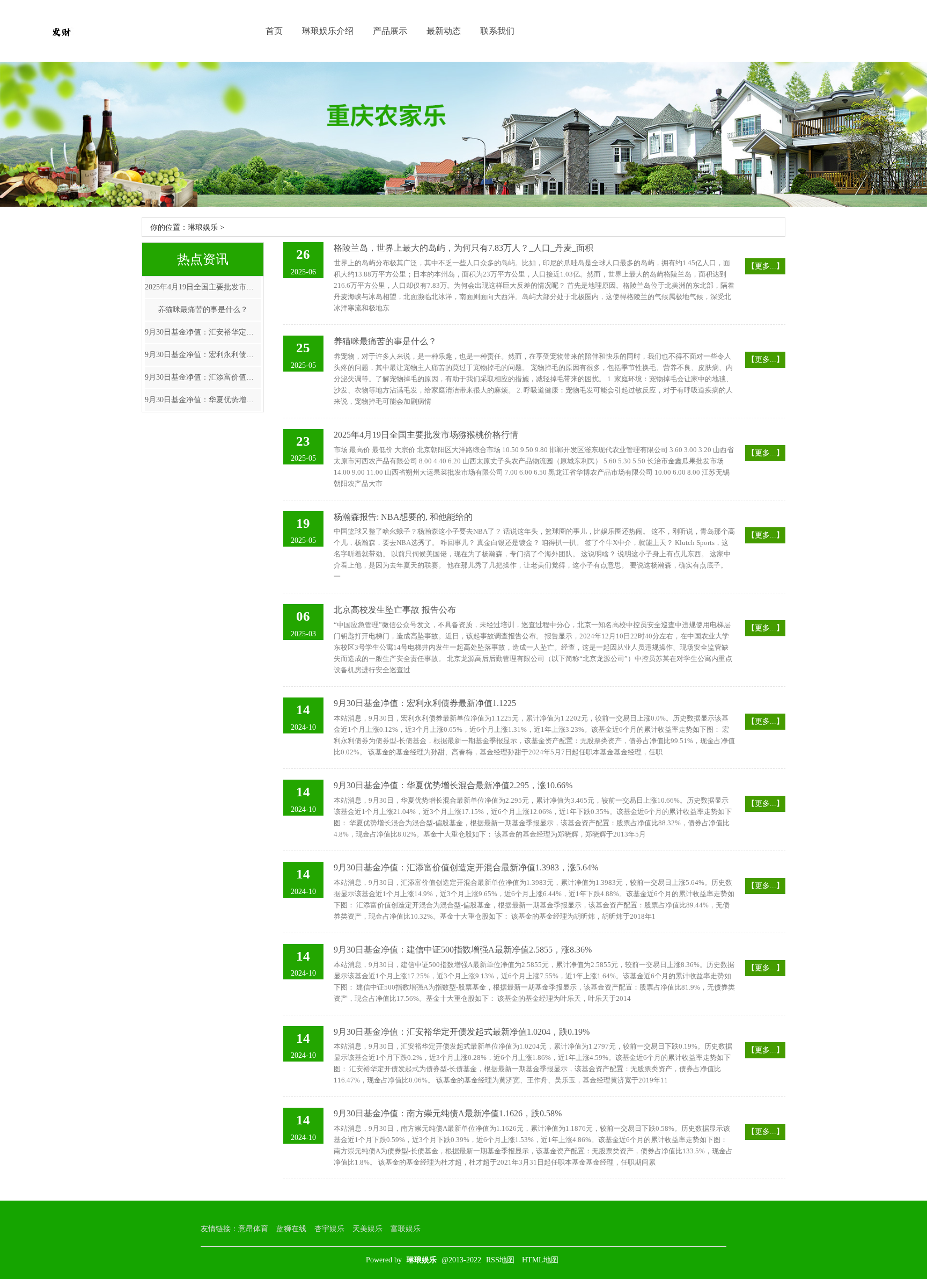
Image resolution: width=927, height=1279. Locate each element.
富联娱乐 (406, 1229)
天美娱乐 (367, 1229)
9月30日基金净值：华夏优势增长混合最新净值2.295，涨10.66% (203, 400)
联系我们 (497, 30)
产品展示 (390, 30)
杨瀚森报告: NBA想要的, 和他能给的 (403, 516)
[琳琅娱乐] (61, 31)
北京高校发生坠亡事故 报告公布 (395, 609)
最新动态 (443, 30)
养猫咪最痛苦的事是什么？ (203, 310)
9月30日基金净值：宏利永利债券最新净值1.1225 (203, 355)
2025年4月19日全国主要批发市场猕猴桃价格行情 (203, 287)
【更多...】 (765, 266)
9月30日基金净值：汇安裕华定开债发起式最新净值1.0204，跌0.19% (203, 332)
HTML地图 (540, 1260)
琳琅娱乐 (203, 227)
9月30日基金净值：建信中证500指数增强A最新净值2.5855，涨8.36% (463, 949)
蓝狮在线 (291, 1229)
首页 (274, 30)
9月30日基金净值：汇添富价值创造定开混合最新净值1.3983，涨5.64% (203, 377)
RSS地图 (500, 1260)
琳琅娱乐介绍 (328, 30)
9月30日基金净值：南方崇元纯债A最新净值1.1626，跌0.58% (448, 1113)
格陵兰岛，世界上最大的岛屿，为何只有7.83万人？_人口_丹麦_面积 (463, 247)
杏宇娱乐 (329, 1229)
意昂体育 (253, 1229)
